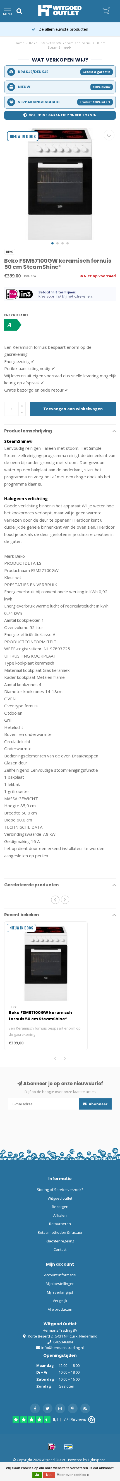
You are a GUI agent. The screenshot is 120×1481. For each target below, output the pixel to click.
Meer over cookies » (73, 1475)
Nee (49, 1475)
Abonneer (97, 1103)
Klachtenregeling (60, 1241)
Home (20, 43)
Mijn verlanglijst (60, 1292)
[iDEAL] (52, 1447)
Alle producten (60, 1309)
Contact (60, 1249)
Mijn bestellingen (60, 1283)
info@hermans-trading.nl (62, 1347)
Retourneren (60, 1223)
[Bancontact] (68, 1447)
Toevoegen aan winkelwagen (73, 408)
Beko (9, 252)
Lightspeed (96, 1460)
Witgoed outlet (60, 1198)
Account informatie (60, 1274)
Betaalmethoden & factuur (60, 1232)
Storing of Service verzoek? (60, 1189)
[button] (52, 243)
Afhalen (60, 1215)
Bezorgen (60, 1206)
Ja (37, 1475)
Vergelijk (60, 1300)
